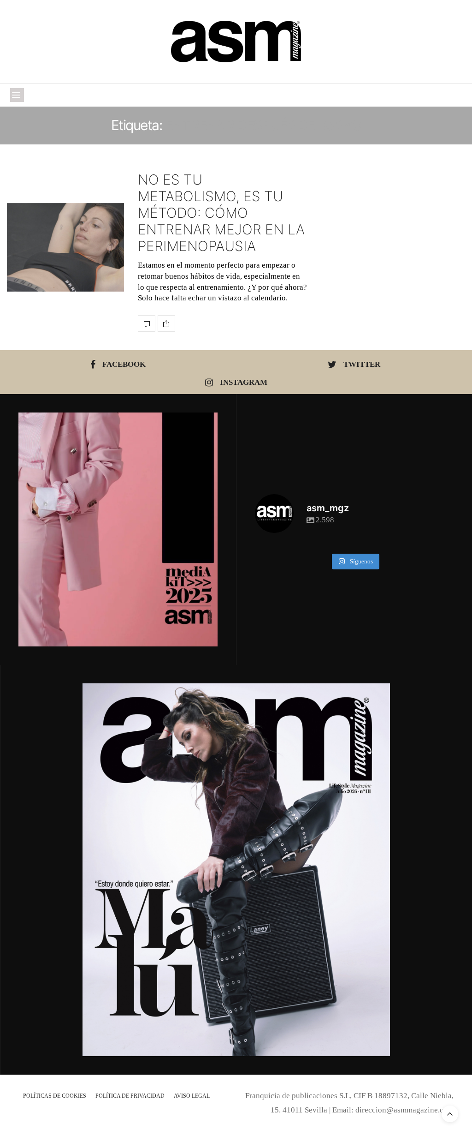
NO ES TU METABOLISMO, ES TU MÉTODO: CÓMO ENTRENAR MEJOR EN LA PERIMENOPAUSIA (221, 212)
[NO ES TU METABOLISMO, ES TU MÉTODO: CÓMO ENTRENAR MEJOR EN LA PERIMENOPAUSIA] (65, 247)
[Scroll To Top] (450, 1114)
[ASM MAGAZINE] (236, 41)
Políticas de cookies (54, 1096)
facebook (124, 364)
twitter (361, 364)
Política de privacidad (130, 1096)
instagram (243, 382)
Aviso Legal (192, 1096)
